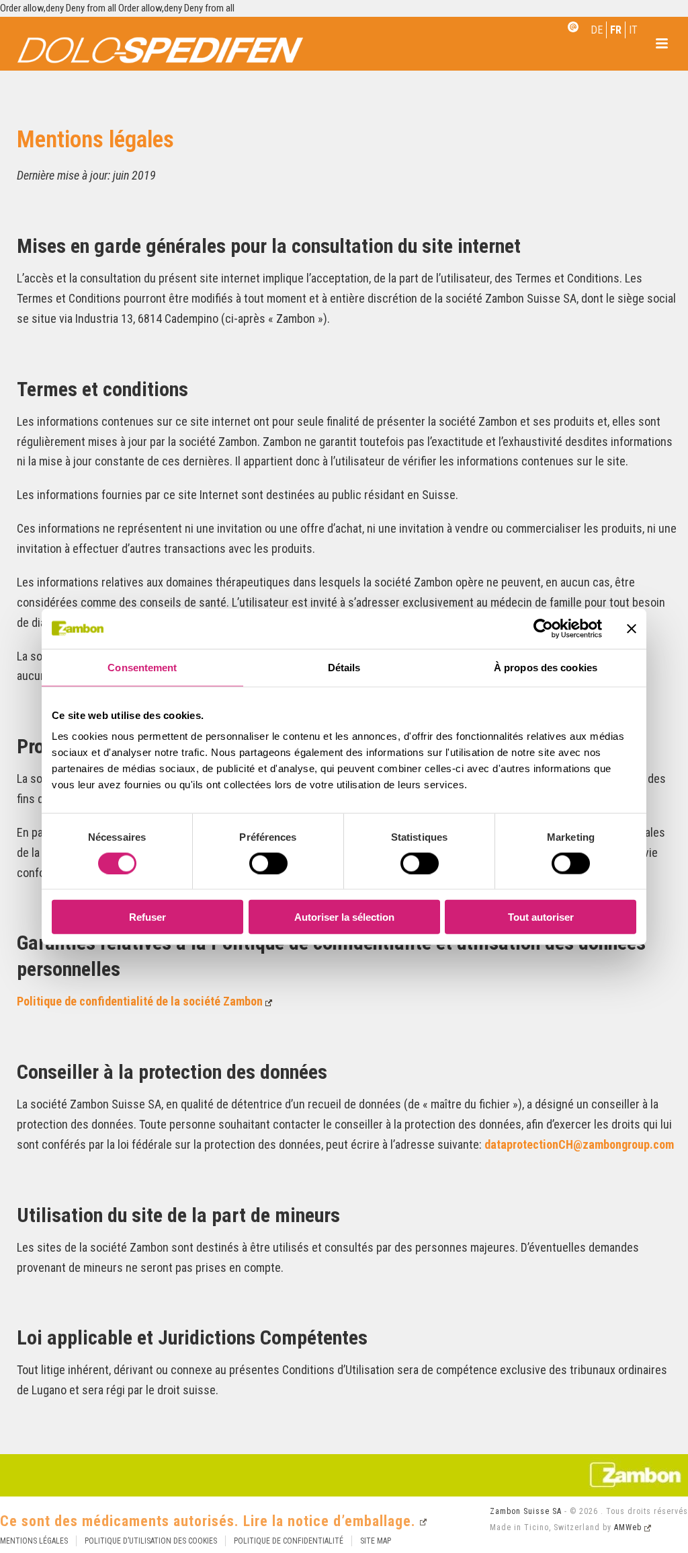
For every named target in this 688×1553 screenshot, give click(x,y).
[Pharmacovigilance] (573, 35)
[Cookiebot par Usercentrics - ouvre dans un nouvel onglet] (543, 628)
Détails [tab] (344, 667)
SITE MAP (375, 1541)
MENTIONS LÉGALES (34, 1541)
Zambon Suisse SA (526, 1511)
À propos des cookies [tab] (545, 667)
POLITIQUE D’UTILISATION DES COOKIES (151, 1541)
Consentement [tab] (142, 667)
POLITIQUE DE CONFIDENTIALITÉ (288, 1541)
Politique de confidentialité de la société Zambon (140, 1001)
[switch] (268, 863)
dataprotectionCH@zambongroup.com (579, 1144)
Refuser (147, 917)
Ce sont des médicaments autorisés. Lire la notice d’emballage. (208, 1521)
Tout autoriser (541, 917)
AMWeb (628, 1527)
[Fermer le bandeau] (631, 628)
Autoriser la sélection (344, 917)
